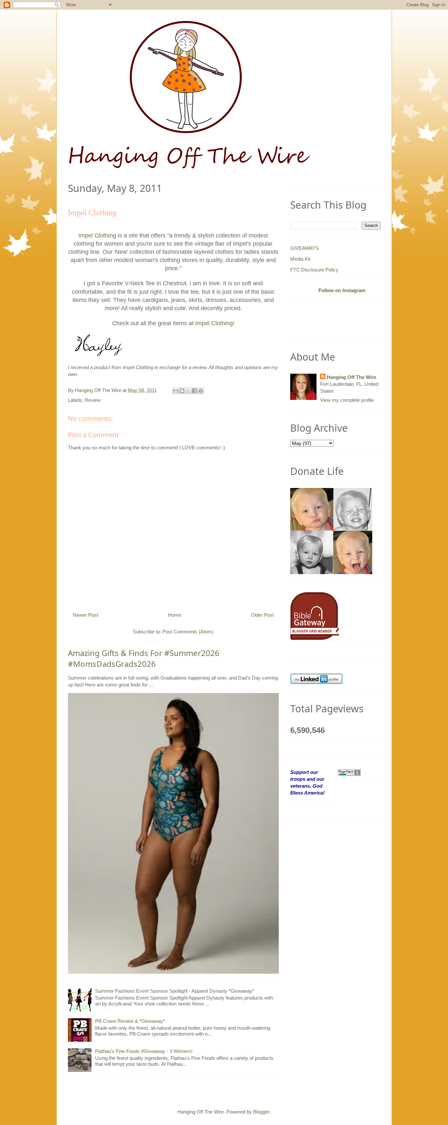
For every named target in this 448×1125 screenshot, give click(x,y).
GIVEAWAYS (304, 248)
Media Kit (300, 259)
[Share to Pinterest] (200, 390)
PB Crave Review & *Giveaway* (130, 1021)
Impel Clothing (97, 235)
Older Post (262, 615)
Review (93, 400)
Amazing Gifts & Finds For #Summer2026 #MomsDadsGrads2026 (143, 658)
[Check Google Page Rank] (349, 772)
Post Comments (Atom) (188, 631)
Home (174, 615)
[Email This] (176, 390)
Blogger (261, 1112)
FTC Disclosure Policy (314, 269)
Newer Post (85, 615)
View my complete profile (347, 400)
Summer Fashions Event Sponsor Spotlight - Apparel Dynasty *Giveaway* (174, 991)
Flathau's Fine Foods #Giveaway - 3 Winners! (144, 1051)
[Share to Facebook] (194, 390)
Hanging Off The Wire (351, 377)
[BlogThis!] (182, 390)
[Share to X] (188, 390)
